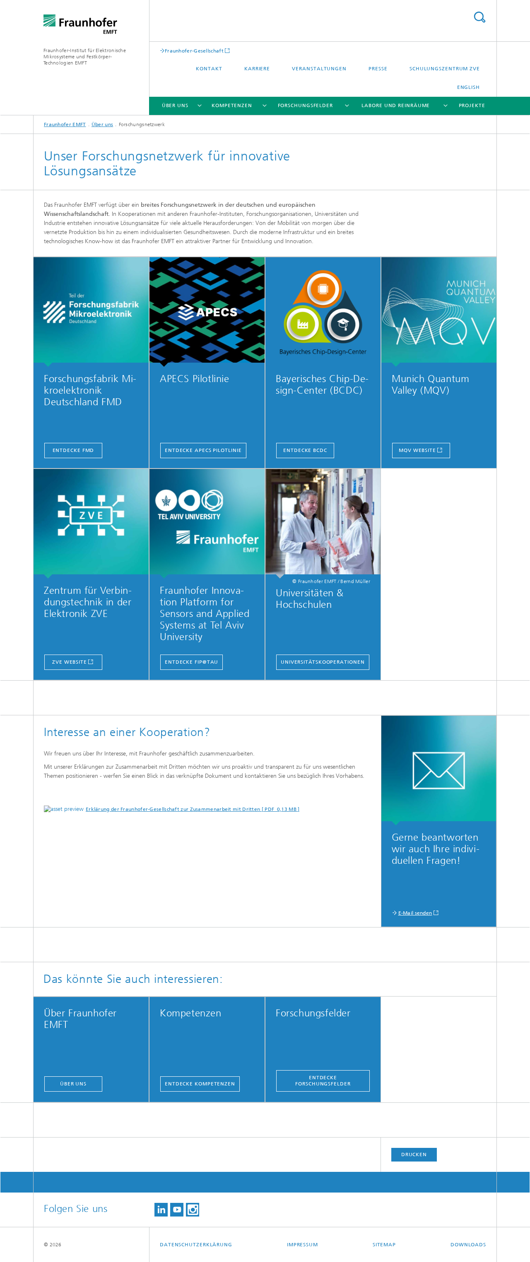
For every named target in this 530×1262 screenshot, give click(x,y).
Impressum (302, 1245)
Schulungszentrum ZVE (445, 69)
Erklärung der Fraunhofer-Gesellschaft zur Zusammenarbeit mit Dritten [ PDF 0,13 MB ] (193, 809)
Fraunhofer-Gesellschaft (194, 50)
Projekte (472, 105)
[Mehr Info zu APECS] (207, 312)
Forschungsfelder (305, 105)
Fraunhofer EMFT (65, 124)
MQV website (417, 450)
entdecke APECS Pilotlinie (203, 450)
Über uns (175, 105)
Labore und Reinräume (395, 105)
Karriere (257, 69)
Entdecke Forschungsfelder (322, 1081)
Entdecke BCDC (305, 450)
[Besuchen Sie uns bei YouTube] (176, 1210)
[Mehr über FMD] (91, 312)
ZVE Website (69, 662)
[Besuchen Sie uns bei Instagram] (192, 1210)
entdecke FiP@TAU (191, 662)
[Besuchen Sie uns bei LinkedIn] (161, 1210)
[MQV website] (438, 312)
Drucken (414, 1154)
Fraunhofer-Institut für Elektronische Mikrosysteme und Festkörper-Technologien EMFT (84, 57)
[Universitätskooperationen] (323, 523)
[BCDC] (323, 312)
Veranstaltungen (319, 69)
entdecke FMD (73, 450)
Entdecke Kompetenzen (200, 1084)
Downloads (468, 1245)
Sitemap (384, 1245)
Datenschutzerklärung (196, 1245)
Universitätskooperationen (323, 662)
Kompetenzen (232, 105)
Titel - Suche (479, 17)
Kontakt (209, 69)
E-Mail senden (415, 913)
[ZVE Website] (91, 523)
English (468, 87)
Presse (378, 69)
